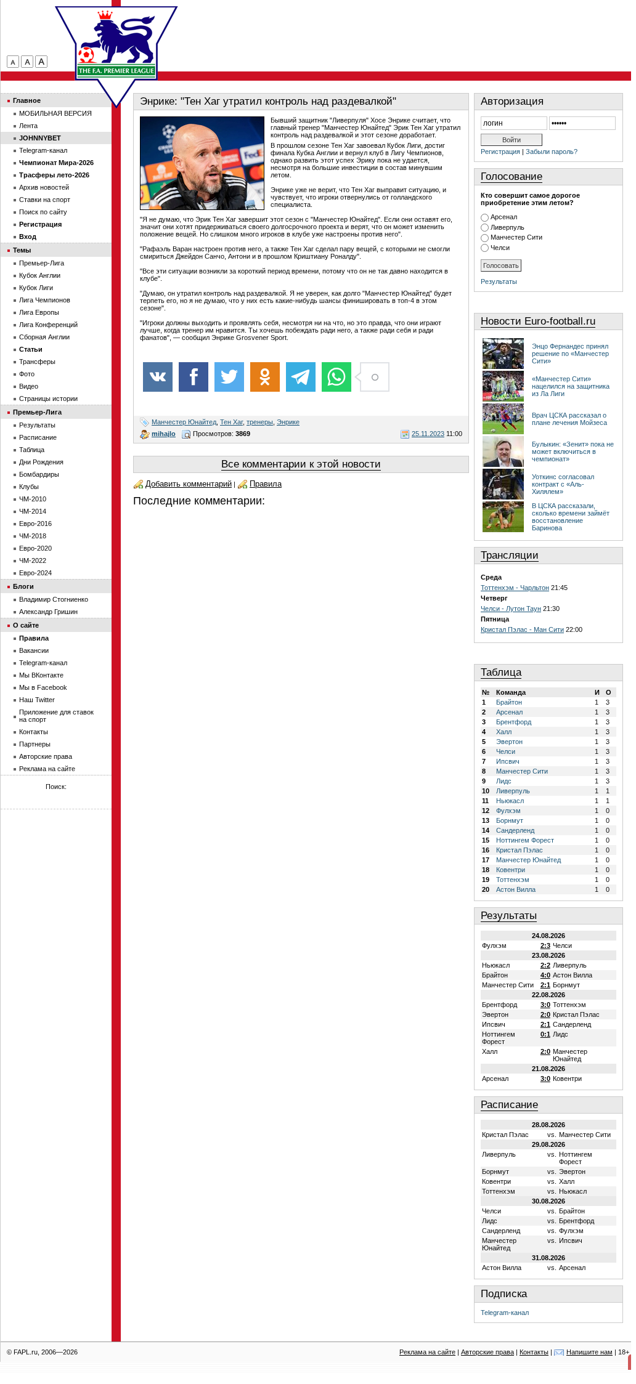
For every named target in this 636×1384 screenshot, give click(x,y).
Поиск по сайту (43, 212)
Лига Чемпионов (44, 300)
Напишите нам (589, 1352)
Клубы (29, 486)
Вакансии (34, 650)
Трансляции (510, 555)
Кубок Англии (39, 275)
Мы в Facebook (43, 687)
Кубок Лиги (36, 287)
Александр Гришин (48, 611)
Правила (266, 483)
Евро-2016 (35, 523)
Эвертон (509, 741)
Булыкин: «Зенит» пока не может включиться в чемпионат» (573, 451)
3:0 (545, 1004)
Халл (504, 731)
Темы (22, 250)
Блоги (23, 586)
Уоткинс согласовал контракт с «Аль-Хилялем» (563, 484)
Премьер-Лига (41, 263)
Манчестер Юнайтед (184, 422)
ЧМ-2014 (32, 511)
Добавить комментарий (188, 483)
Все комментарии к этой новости (301, 464)
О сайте (26, 625)
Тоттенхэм (512, 879)
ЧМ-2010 (32, 499)
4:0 (545, 975)
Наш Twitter (37, 699)
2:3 (545, 945)
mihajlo (164, 433)
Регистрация (500, 151)
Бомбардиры (39, 474)
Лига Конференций (48, 324)
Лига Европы (39, 312)
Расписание (509, 1105)
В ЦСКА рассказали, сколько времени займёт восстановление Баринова (571, 517)
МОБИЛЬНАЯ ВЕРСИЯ (55, 113)
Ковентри (510, 869)
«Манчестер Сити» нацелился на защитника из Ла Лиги (571, 386)
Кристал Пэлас (519, 850)
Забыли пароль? (551, 151)
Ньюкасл (510, 800)
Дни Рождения (41, 462)
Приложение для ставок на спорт (56, 715)
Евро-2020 (35, 548)
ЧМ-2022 (32, 560)
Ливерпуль (507, 227)
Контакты (33, 731)
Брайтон (509, 702)
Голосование (511, 176)
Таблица (501, 672)
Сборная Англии (44, 337)
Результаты (499, 281)
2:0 (545, 1014)
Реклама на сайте (47, 768)
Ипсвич (508, 761)
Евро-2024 (35, 573)
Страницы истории (48, 398)
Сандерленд (515, 830)
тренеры (260, 422)
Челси (500, 247)
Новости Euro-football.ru (538, 321)
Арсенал (504, 217)
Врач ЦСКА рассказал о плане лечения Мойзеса (569, 418)
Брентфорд (513, 722)
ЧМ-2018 (32, 536)
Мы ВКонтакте (41, 675)
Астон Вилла (516, 889)
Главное (27, 100)
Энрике (288, 422)
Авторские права (45, 756)
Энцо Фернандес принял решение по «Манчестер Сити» (570, 353)
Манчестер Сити (516, 237)
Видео (28, 386)
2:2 (545, 965)
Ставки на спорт (44, 199)
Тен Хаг (231, 422)
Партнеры (35, 744)
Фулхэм (508, 810)
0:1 (545, 1034)
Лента (28, 125)
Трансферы (37, 361)
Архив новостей (44, 187)
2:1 (545, 985)
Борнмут (509, 820)
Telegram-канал (505, 1312)
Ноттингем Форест (525, 840)
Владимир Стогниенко (53, 599)
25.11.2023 (428, 433)
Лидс (504, 781)
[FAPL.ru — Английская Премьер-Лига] (116, 43)
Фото (27, 374)
